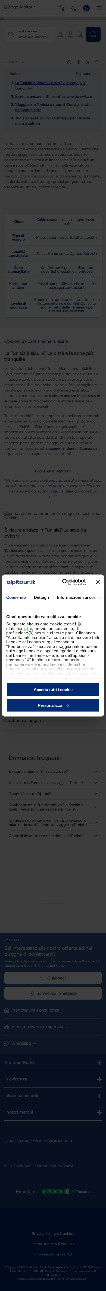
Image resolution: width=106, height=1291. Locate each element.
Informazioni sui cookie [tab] (79, 597)
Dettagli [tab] (41, 597)
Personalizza (50, 705)
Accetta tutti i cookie (53, 689)
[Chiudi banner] (98, 582)
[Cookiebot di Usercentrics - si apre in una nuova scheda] (64, 582)
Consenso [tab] (16, 597)
